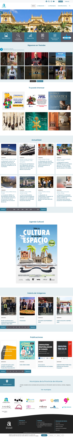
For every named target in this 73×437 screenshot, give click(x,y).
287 (18, 209)
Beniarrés (59, 159)
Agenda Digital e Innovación (63, 191)
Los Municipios (52, 5)
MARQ (10, 191)
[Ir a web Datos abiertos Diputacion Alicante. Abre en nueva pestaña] (67, 37)
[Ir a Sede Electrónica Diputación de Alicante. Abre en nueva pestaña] (6, 37)
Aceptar (44, 435)
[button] (69, 6)
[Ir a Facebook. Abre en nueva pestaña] (46, 1)
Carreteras (63, 159)
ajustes (37, 435)
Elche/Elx (68, 159)
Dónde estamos (7, 384)
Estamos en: (22, 420)
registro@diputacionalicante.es (46, 423)
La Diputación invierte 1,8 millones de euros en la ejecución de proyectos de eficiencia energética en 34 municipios (8, 163)
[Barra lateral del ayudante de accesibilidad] (1, 12)
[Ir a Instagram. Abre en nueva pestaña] (51, 1)
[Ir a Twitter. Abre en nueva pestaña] (49, 1)
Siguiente (43, 209)
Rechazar (51, 435)
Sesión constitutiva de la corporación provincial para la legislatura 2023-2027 (8, 322)
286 (14, 209)
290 (31, 209)
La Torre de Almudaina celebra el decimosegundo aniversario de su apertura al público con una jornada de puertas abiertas (27, 197)
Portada (14, 159)
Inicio (33, 5)
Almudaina (22, 191)
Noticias (10, 159)
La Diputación (40, 5)
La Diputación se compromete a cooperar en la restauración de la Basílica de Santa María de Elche (45, 197)
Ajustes (58, 435)
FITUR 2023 (23, 320)
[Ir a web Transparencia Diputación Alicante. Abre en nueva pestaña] (18, 37)
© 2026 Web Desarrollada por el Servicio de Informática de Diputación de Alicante (36, 432)
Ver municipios (46, 389)
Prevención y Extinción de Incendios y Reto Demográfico (26, 161)
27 (22, 371)
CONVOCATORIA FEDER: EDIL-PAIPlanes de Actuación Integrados (64, 366)
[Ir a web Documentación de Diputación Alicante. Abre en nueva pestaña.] (30, 37)
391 (38, 209)
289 (27, 209)
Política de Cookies (59, 426)
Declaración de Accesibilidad (61, 428)
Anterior (3, 209)
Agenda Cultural (36, 222)
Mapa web (58, 430)
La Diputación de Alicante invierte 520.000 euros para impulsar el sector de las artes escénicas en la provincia (45, 163)
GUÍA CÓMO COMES (25, 364)
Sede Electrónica (62, 5)
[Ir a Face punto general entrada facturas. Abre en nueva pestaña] (42, 37)
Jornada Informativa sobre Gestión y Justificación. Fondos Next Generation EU (8, 366)
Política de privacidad (60, 424)
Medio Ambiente (4, 159)
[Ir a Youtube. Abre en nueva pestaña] (54, 1)
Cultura (39, 159)
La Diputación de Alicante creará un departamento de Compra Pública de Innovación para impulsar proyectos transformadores (64, 197)
